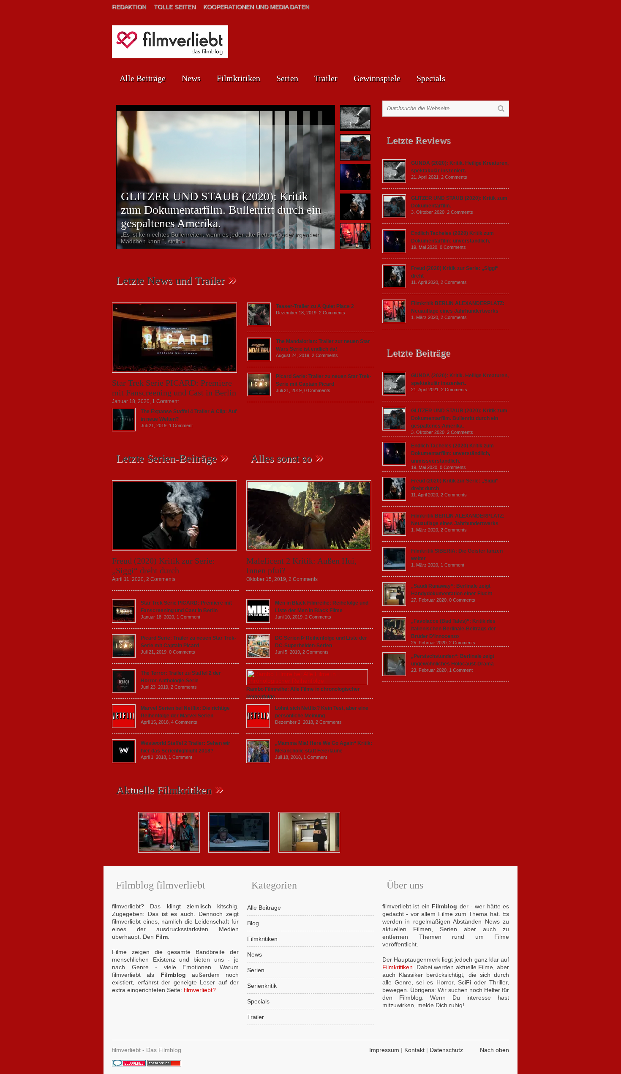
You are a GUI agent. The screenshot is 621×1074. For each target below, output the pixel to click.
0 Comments (317, 390)
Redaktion (129, 6)
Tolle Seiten (175, 6)
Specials (431, 78)
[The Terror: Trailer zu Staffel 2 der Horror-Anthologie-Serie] (124, 690)
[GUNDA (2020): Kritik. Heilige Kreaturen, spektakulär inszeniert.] (394, 180)
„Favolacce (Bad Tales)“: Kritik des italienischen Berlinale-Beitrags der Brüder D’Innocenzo (453, 628)
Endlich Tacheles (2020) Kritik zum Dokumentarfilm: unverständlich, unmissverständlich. (452, 453)
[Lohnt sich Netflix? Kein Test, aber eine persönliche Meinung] (258, 725)
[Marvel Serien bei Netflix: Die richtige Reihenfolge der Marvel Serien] (124, 725)
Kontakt (414, 1050)
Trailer (326, 78)
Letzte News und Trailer (170, 281)
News (191, 78)
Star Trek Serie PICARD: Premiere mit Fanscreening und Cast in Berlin (174, 387)
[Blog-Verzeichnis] (129, 1064)
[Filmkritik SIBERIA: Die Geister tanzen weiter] (394, 568)
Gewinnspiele (377, 78)
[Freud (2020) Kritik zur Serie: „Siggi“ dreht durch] (174, 552)
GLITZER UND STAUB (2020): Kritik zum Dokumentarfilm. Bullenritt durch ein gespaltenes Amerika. (221, 210)
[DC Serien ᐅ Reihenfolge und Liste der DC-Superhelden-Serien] (258, 655)
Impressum (384, 1050)
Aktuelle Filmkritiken (164, 790)
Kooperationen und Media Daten (256, 6)
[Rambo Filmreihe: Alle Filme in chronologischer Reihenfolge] (307, 680)
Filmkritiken (238, 78)
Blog (253, 923)
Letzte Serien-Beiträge (166, 458)
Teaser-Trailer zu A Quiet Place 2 (315, 306)
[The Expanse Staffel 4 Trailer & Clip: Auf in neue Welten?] (124, 429)
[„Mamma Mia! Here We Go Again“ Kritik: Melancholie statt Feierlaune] (258, 761)
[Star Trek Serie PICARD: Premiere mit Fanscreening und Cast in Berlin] (174, 374)
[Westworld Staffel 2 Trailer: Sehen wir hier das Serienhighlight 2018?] (124, 761)
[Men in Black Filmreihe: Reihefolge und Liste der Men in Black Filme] (258, 620)
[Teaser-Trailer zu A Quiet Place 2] (259, 324)
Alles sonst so (281, 458)
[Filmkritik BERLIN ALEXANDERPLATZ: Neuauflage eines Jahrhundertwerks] (394, 321)
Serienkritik (262, 985)
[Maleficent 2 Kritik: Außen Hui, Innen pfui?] (308, 552)
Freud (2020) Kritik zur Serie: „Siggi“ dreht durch (163, 565)
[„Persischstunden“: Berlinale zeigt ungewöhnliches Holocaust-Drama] (394, 674)
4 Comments (184, 722)
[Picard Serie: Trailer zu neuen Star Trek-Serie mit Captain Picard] (259, 394)
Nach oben (494, 1050)
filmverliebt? (200, 990)
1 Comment (165, 401)
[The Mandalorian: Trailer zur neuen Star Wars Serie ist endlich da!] (259, 359)
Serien (287, 78)
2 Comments (332, 312)
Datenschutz (446, 1050)
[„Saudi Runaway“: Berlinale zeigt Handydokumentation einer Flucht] (394, 603)
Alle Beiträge (143, 78)
